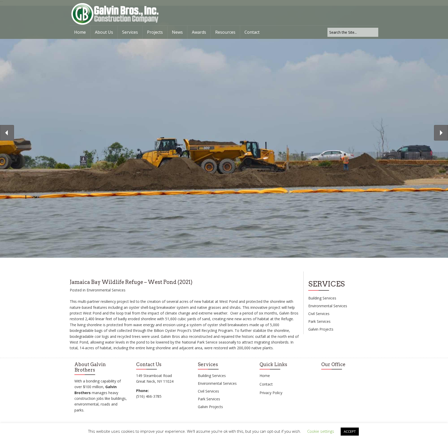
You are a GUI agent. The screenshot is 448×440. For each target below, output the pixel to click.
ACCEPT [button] (350, 431)
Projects (155, 32)
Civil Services (319, 313)
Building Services (322, 298)
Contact (252, 32)
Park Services (319, 321)
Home (80, 32)
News (177, 32)
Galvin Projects (320, 329)
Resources (225, 32)
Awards (199, 32)
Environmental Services (106, 290)
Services (130, 32)
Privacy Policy (271, 392)
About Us (104, 32)
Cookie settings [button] (320, 431)
